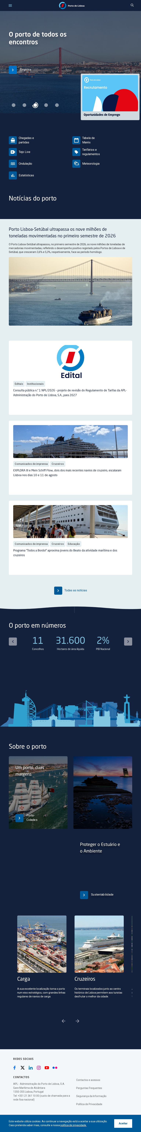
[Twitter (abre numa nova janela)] (23, 1068)
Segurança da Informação (91, 1096)
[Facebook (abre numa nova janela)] (14, 1068)
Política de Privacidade (89, 1104)
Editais (19, 383)
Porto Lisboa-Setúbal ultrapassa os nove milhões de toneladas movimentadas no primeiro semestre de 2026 (62, 232)
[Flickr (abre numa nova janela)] (55, 1068)
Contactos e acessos (88, 1080)
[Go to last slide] (13, 642)
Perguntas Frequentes (89, 1088)
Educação (74, 543)
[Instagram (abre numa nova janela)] (39, 1068)
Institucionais (35, 383)
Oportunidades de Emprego (102, 115)
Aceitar (123, 1123)
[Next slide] (128, 642)
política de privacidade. (73, 1125)
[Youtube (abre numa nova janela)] (47, 1068)
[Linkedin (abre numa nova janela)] (31, 1068)
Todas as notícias (75, 590)
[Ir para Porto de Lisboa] (71, 5)
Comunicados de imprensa (31, 463)
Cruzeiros (58, 463)
